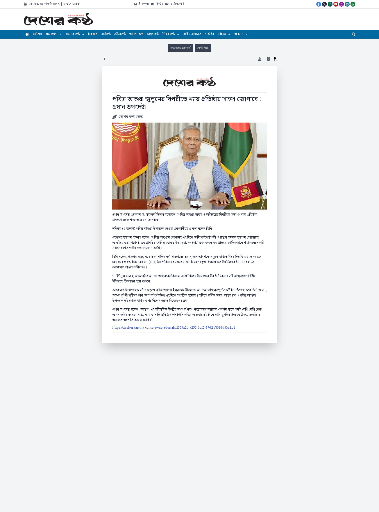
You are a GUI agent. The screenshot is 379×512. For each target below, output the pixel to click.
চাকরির (209, 34)
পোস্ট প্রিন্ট (202, 48)
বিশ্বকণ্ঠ (93, 34)
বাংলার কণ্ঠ (73, 34)
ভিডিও (160, 4)
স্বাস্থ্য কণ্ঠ (153, 34)
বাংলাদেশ (51, 34)
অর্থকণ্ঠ (106, 34)
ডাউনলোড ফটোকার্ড (180, 48)
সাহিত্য (221, 34)
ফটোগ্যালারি (177, 4)
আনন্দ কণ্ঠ (136, 34)
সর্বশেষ (37, 34)
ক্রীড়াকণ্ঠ (120, 34)
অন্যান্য (238, 34)
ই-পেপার (144, 4)
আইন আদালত (192, 34)
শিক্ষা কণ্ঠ (169, 34)
